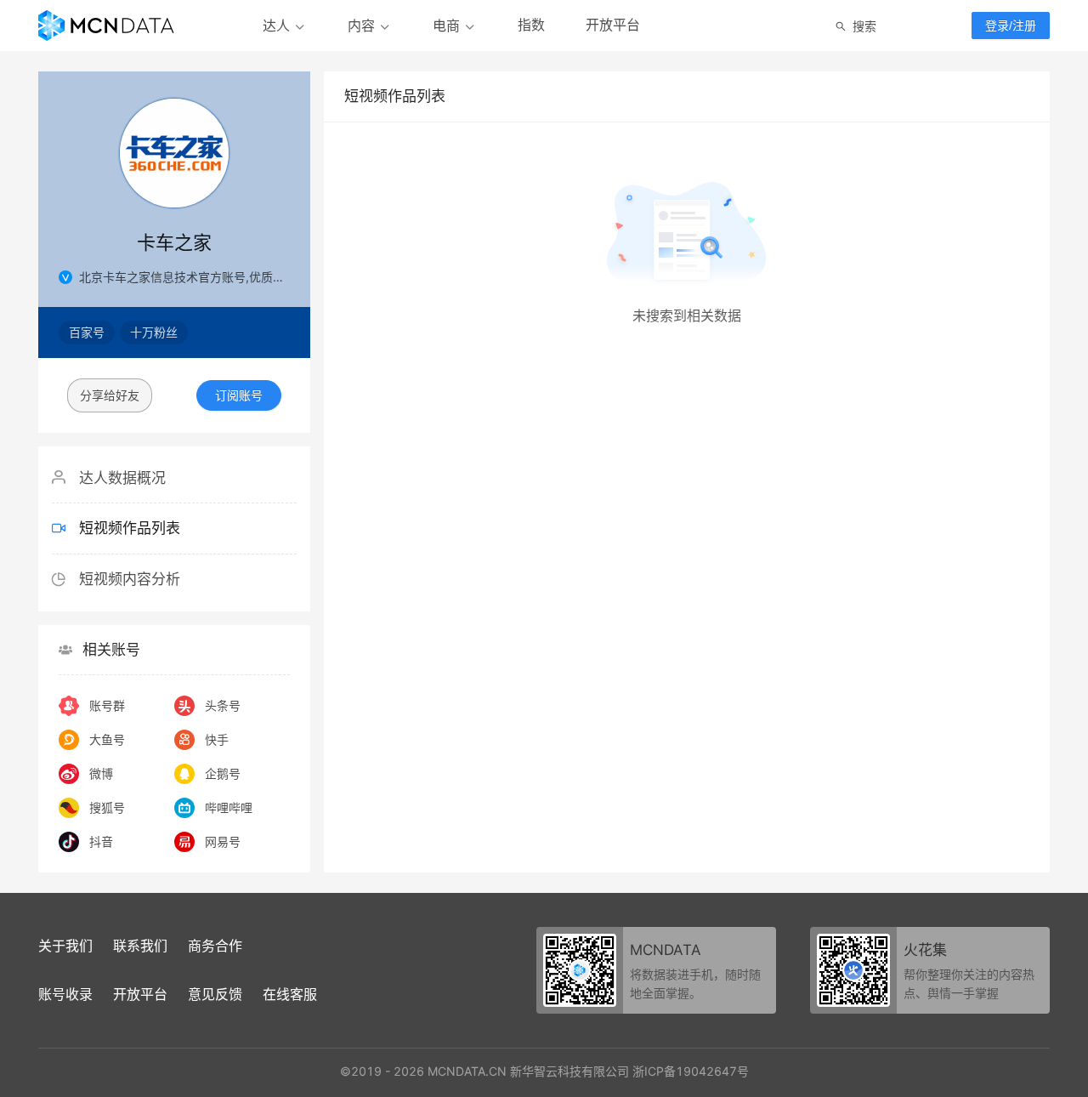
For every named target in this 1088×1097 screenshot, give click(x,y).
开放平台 (613, 24)
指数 (531, 24)
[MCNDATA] (106, 25)
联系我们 (140, 945)
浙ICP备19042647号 (690, 1071)
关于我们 (65, 945)
